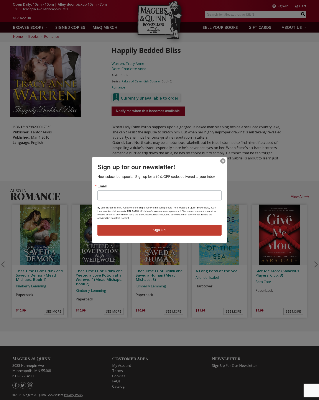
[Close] (222, 161)
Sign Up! (159, 230)
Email (102, 186)
